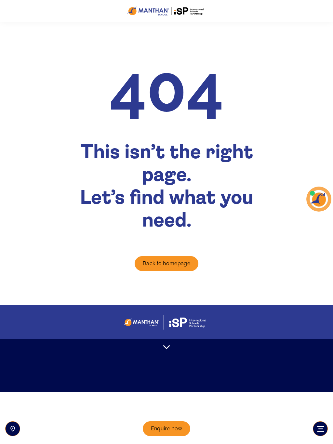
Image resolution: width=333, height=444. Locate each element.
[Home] (166, 11)
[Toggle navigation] (320, 428)
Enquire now (166, 428)
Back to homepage (166, 263)
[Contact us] (12, 428)
